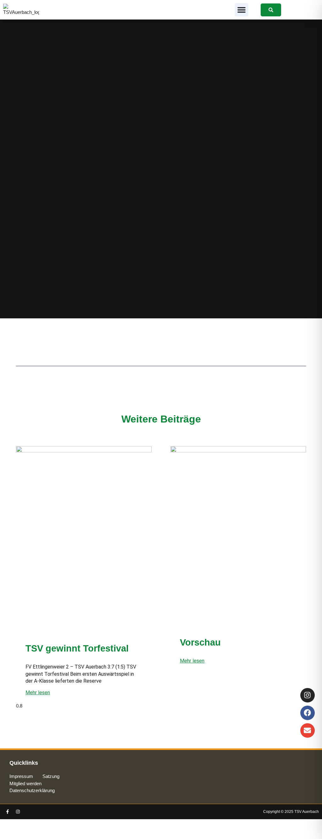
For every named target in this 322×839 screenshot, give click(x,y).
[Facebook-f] (7, 811)
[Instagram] (18, 811)
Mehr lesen (37, 693)
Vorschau (200, 642)
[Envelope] (307, 730)
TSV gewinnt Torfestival (77, 648)
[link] (271, 9)
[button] (241, 9)
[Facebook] (307, 713)
